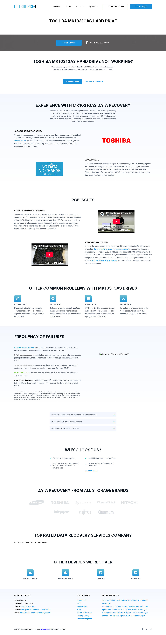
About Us (79, 6)
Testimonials (82, 606)
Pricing (68, 6)
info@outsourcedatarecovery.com (35, 609)
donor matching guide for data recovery (111, 249)
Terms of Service (84, 612)
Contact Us (81, 600)
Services (56, 6)
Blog (79, 609)
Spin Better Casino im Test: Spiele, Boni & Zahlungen (124, 609)
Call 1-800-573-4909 (115, 6)
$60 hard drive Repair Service (104, 260)
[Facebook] (142, 629)
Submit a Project (140, 6)
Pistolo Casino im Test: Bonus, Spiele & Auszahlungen (125, 606)
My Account (93, 6)
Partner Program (84, 619)
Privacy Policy (83, 616)
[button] (83, 414)
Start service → (91, 471)
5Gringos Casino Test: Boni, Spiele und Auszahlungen (125, 612)
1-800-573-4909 (28, 606)
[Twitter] (150, 629)
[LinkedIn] (146, 629)
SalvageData (45, 629)
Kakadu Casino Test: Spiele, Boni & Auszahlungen (123, 616)
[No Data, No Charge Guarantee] (49, 169)
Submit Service (68, 43)
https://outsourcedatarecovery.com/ (35, 612)
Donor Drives (20, 141)
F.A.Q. (79, 603)
